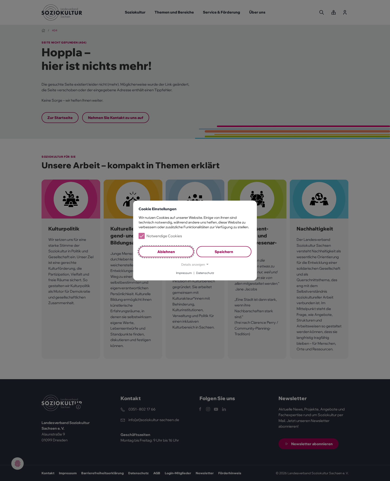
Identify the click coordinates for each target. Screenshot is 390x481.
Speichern (224, 251)
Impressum (184, 273)
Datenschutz (205, 273)
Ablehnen (166, 251)
